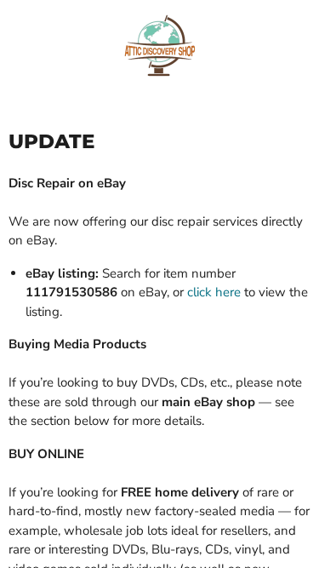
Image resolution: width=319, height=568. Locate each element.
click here (214, 292)
